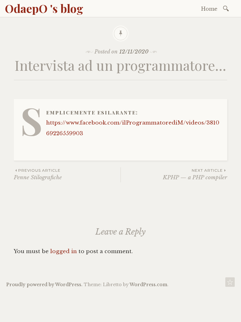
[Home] (230, 283)
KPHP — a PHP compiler (195, 174)
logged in (63, 251)
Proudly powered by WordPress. (44, 284)
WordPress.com (148, 284)
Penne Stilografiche (38, 174)
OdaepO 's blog (44, 8)
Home (209, 9)
